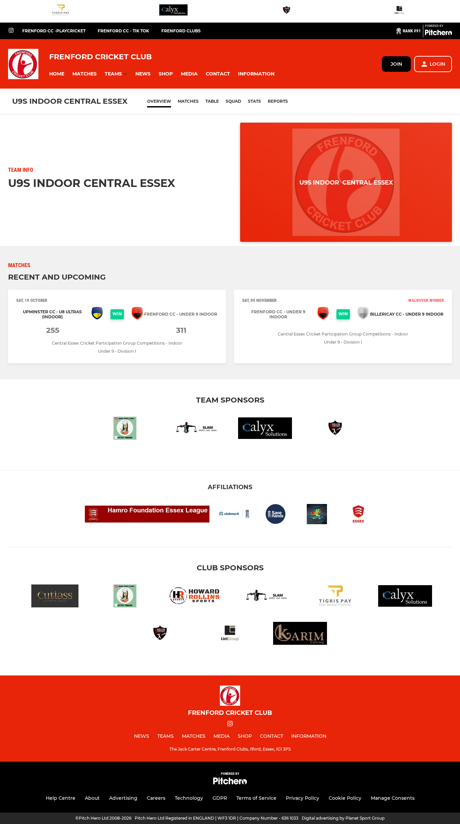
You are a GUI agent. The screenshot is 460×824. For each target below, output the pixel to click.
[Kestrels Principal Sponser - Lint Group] (399, 11)
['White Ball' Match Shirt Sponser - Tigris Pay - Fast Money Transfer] (60, 11)
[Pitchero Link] (438, 34)
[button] (56, 74)
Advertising (123, 798)
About (92, 798)
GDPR (219, 798)
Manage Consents (393, 798)
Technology (189, 798)
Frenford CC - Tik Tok (123, 30)
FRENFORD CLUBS (181, 30)
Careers (156, 798)
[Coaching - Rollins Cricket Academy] (286, 11)
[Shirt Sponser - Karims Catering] (300, 634)
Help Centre (60, 798)
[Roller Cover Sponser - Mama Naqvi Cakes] (125, 429)
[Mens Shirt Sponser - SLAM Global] (195, 429)
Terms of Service (256, 798)
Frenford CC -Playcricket (54, 30)
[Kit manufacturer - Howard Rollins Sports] (195, 597)
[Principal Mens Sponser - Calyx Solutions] (173, 11)
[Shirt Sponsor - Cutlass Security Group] (55, 597)
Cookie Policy (345, 798)
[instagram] (11, 31)
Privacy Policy (302, 798)
